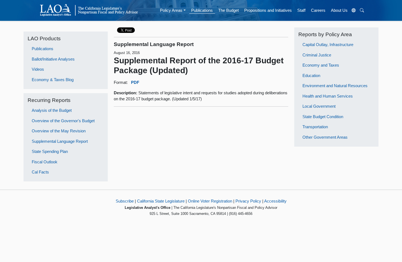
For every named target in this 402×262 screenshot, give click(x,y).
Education (311, 75)
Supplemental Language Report (60, 141)
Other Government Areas (325, 137)
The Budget (228, 10)
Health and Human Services (327, 96)
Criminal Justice (316, 55)
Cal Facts (40, 172)
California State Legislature (161, 201)
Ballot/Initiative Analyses (53, 59)
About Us (339, 10)
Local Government (319, 106)
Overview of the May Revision (59, 131)
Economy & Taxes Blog (53, 79)
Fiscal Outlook (44, 162)
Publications (202, 10)
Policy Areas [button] (171, 10)
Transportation (315, 126)
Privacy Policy (248, 201)
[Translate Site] (354, 10)
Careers (318, 10)
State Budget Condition (322, 116)
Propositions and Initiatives (268, 10)
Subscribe (125, 201)
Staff (301, 10)
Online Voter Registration (210, 201)
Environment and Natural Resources (335, 85)
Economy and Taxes (320, 65)
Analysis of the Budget (52, 110)
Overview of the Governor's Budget (63, 120)
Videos (38, 69)
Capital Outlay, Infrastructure (327, 44)
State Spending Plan (50, 151)
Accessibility (275, 201)
